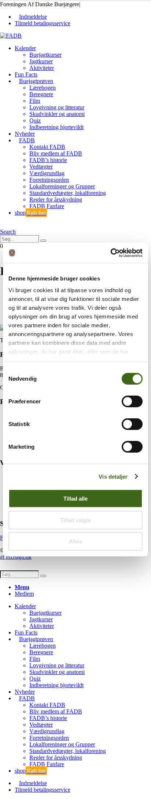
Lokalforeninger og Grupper (62, 186)
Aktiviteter (41, 68)
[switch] (132, 401)
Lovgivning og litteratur (56, 107)
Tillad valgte (75, 520)
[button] (2, 225)
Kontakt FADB (47, 147)
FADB (27, 140)
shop (30, 213)
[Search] (43, 241)
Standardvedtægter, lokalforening (67, 193)
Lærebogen (42, 87)
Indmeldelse (33, 17)
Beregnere (41, 94)
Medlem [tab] (24, 594)
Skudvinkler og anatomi (57, 114)
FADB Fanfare (46, 206)
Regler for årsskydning (55, 199)
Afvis (75, 541)
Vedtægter (41, 166)
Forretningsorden (49, 180)
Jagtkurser (41, 61)
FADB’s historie (48, 160)
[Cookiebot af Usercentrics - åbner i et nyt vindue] (110, 252)
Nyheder (25, 134)
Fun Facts (26, 74)
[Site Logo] (11, 36)
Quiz (35, 120)
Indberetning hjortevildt (56, 127)
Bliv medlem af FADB (55, 153)
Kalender (25, 48)
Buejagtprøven (36, 81)
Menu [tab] (22, 587)
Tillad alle (75, 498)
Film (34, 101)
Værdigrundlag (47, 173)
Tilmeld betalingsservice (42, 23)
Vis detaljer (113, 476)
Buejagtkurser (45, 55)
